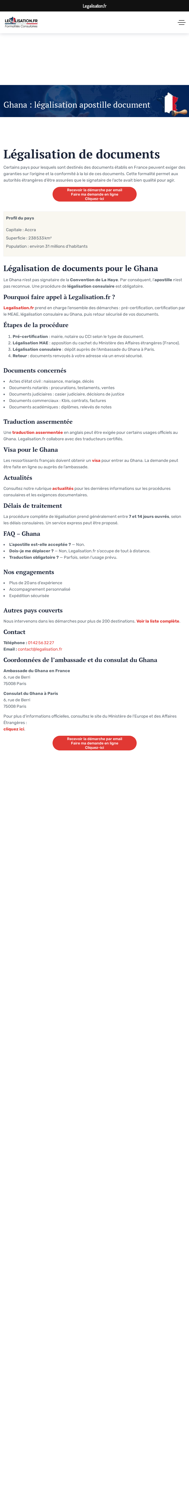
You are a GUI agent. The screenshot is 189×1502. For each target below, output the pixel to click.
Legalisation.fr (18, 307)
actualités (63, 488)
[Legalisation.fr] (21, 22)
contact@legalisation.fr (40, 649)
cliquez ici (13, 729)
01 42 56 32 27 (41, 642)
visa (96, 460)
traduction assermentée (37, 432)
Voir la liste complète (157, 621)
